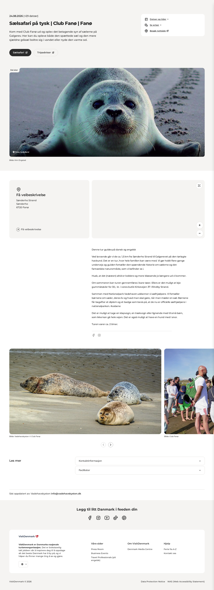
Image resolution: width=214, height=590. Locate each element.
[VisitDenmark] (29, 536)
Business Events (99, 553)
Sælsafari (18, 52)
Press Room (97, 549)
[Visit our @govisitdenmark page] (115, 517)
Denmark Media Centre (140, 549)
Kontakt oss (170, 553)
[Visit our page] (98, 517)
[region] (148, 209)
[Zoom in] (199, 225)
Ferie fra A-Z (170, 549)
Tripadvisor (44, 52)
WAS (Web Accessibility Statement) (186, 581)
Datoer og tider (158, 19)
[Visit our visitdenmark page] (106, 517)
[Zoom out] (199, 233)
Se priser (154, 25)
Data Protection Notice (153, 581)
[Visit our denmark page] (89, 517)
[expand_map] (199, 185)
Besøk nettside (158, 31)
